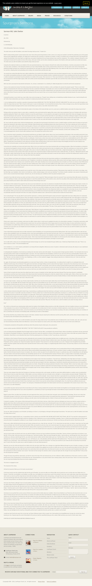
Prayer (47, 15)
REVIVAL (67, 7)
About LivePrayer (19, 15)
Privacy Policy (41, 581)
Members (49, 552)
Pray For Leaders (38, 549)
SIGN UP (85, 7)
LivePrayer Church (51, 549)
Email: (70, 542)
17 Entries (35, 560)
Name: (70, 537)
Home (7, 15)
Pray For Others (37, 540)
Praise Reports (37, 558)
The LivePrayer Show (52, 557)
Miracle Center (50, 555)
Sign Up (83, 572)
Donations (68, 15)
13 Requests (35, 542)
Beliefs (30, 15)
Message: (70, 548)
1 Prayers (35, 551)
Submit (72, 557)
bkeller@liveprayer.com (15, 557)
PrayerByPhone (57, 7)
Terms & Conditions (51, 581)
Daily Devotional (51, 543)
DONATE (76, 7)
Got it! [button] (86, 3)
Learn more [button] (58, 3)
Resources (57, 15)
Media (39, 15)
